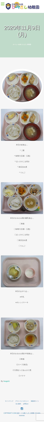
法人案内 (18, 404)
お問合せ (25, 404)
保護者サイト (35, 401)
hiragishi (6, 381)
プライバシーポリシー (22, 401)
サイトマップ (9, 401)
